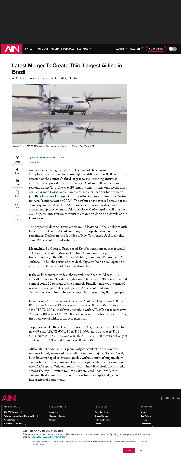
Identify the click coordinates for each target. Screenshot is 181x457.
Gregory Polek (41, 157)
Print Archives (101, 412)
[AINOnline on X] (173, 398)
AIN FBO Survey (11, 412)
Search (135, 48)
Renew (52, 420)
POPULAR (42, 49)
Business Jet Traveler (13, 423)
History (144, 420)
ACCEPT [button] (129, 450)
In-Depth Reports (102, 420)
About (143, 412)
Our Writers (146, 416)
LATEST (29, 49)
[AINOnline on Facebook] (162, 398)
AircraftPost (9, 420)
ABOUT (120, 49)
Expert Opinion (101, 416)
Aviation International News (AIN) (19, 416)
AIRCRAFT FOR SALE (62, 49)
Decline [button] (142, 450)
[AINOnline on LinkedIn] (178, 398)
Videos (98, 423)
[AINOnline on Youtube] (167, 398)
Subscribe (156, 48)
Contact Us (146, 423)
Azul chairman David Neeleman (51, 192)
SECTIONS (82, 49)
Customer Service (57, 416)
